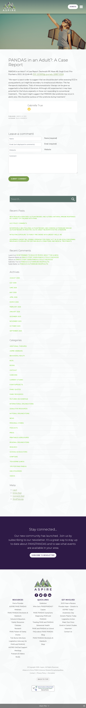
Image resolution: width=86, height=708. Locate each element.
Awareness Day (68, 613)
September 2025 (16, 331)
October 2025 (15, 326)
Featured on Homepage (19, 399)
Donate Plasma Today (68, 616)
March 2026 (14, 302)
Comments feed (18, 496)
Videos (12, 476)
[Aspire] (9, 6)
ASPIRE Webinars (16, 351)
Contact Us (68, 632)
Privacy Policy (41, 673)
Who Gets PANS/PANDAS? (43, 606)
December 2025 (15, 317)
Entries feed (17, 493)
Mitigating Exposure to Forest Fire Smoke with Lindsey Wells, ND (36, 235)
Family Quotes (15, 389)
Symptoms (14, 457)
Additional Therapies (18, 346)
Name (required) (50, 138)
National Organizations (19, 414)
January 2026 (15, 312)
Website (47, 149)
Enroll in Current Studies (68, 625)
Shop (43, 644)
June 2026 (13, 288)
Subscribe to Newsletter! (43, 555)
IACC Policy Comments (18, 223)
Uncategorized (16, 471)
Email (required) (50, 144)
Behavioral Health (17, 356)
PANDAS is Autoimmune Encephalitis (35, 262)
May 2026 (13, 292)
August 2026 (15, 278)
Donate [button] (73, 7)
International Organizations (22, 404)
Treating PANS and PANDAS (43, 622)
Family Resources (16, 394)
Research (23, 118)
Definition (43, 603)
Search (73, 199)
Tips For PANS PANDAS (18, 466)
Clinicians (13, 375)
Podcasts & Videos (18, 654)
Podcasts (14, 428)
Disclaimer (51, 673)
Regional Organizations (19, 442)
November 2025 (15, 321)
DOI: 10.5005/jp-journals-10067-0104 (48, 74)
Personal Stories (17, 423)
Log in (15, 490)
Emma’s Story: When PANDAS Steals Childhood (40, 257)
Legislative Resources (18, 409)
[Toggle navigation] (81, 6)
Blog (18, 118)
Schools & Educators (18, 452)
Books (12, 365)
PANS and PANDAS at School (43, 628)
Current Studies (16, 380)
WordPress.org (18, 499)
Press (12, 433)
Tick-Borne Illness (17, 462)
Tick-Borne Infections (18, 638)
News (12, 418)
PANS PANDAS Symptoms (43, 613)
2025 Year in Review (68, 603)
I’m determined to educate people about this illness (37, 255)
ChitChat (13, 370)
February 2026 (15, 307)
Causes (43, 610)
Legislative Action (68, 619)
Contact (32, 673)
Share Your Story (68, 622)
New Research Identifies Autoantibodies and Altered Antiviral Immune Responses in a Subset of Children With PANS (42, 217)
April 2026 (13, 297)
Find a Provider (17, 603)
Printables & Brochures (19, 438)
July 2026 (13, 283)
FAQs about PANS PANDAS (43, 632)
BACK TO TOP (43, 679)
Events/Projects (16, 385)
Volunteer (68, 628)
